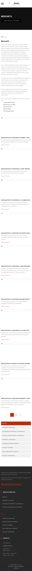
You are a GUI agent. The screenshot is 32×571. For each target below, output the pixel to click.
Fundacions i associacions (9, 439)
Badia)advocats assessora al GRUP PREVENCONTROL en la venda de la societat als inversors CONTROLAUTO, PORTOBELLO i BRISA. (16, 169)
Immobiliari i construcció (8, 427)
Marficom (17, 568)
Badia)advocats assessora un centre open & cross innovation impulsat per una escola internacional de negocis (16, 233)
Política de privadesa (18, 566)
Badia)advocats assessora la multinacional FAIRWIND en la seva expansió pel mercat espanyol (16, 266)
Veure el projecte (5, 176)
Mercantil (4, 423)
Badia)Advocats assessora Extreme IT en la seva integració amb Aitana (16, 137)
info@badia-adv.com (7, 545)
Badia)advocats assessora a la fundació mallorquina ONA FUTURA (16, 200)
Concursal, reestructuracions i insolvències (13, 435)
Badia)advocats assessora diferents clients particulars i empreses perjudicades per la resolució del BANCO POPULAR (16, 398)
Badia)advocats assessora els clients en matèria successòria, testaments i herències (16, 330)
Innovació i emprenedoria (8, 455)
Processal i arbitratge (7, 447)
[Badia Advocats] (16, 3)
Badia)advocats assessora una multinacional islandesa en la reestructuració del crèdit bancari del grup (16, 299)
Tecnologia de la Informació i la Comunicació (13, 431)
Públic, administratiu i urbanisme (10, 451)
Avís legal (10, 566)
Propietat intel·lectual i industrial (10, 443)
